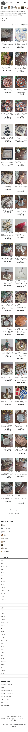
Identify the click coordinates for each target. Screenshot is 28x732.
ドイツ (5, 18)
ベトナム (3, 569)
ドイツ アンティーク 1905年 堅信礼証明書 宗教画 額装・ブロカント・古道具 (7, 162)
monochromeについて (6, 684)
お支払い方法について (6, 690)
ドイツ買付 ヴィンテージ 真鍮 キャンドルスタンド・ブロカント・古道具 (7, 377)
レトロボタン (6, 551)
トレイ (12, 11)
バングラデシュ (5, 590)
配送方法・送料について (7, 693)
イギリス (3, 655)
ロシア (2, 676)
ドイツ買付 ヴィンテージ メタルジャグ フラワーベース (7, 401)
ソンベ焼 (10, 15)
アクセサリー (6, 548)
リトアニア (4, 608)
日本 (2, 563)
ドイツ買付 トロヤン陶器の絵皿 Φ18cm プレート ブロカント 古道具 (21, 91)
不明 (2, 560)
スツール (14, 15)
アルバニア (4, 602)
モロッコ (3, 587)
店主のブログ (4, 702)
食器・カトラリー (7, 531)
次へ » (17, 510)
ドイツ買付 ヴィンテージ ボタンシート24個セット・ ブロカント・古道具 (21, 401)
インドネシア (4, 566)
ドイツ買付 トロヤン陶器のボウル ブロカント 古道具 (7, 115)
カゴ (4, 541)
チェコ (2, 649)
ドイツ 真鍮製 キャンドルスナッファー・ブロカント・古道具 (21, 162)
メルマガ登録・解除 (6, 696)
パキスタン (4, 613)
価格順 (21, 24)
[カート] (17, 3)
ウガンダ (3, 634)
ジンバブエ (4, 637)
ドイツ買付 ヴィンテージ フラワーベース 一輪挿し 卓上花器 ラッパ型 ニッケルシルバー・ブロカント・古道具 (21, 498)
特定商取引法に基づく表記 (8, 718)
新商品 (2, 687)
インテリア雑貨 (6, 528)
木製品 (4, 535)
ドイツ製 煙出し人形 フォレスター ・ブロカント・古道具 (7, 353)
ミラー (6, 13)
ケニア (2, 628)
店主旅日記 (19, 15)
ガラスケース (15, 11)
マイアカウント (5, 699)
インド (2, 572)
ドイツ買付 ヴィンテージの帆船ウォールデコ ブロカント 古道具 (7, 139)
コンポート (2, 13)
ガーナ (2, 673)
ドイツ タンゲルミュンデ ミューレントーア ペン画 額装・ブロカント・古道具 (21, 139)
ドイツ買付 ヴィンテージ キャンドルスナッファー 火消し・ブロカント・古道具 (21, 473)
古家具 (4, 545)
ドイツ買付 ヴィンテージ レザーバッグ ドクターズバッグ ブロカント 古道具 (7, 67)
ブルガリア (4, 605)
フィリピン (4, 581)
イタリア (3, 631)
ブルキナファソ (5, 622)
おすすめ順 (15, 24)
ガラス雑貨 (5, 538)
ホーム (1, 18)
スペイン (3, 646)
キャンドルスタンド (21, 11)
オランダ (3, 584)
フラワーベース (14, 13)
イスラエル (4, 640)
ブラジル (3, 625)
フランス (3, 670)
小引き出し (19, 13)
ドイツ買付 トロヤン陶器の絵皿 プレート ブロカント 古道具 (21, 115)
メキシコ (3, 619)
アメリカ (3, 652)
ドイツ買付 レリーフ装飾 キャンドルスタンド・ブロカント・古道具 (7, 282)
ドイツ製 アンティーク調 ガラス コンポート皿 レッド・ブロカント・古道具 (21, 234)
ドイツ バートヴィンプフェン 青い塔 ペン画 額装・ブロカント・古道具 (7, 186)
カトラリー (9, 13)
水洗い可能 (2, 15)
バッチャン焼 (8, 11)
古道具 (4, 525)
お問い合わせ (14, 720)
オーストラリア (5, 658)
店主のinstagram (5, 705)
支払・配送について (16, 716)
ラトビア (3, 664)
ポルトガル (4, 661)
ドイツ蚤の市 (3, 11)
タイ (2, 578)
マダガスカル (4, 616)
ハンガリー (4, 596)
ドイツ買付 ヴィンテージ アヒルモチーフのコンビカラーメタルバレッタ (7, 258)
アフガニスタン (5, 599)
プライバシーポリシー (21, 718)
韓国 (2, 643)
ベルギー (3, 611)
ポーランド (4, 593)
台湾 (2, 667)
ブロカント (6, 15)
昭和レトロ (24, 13)
